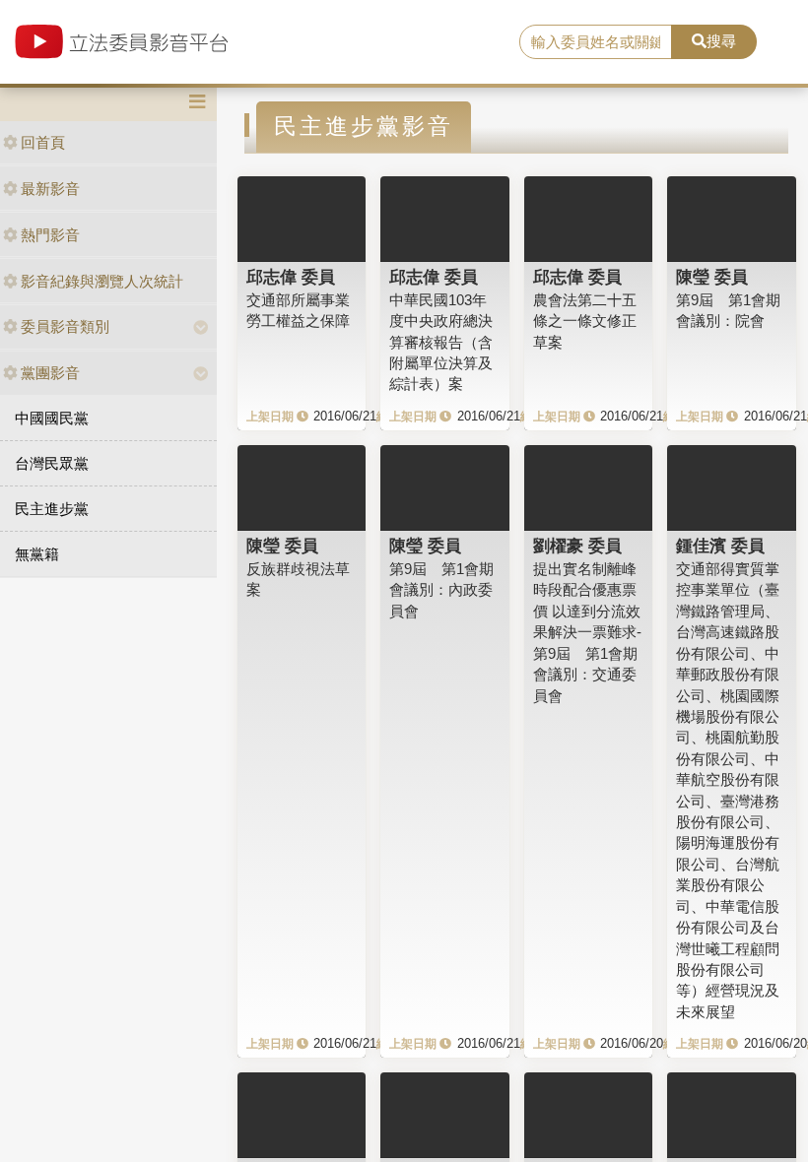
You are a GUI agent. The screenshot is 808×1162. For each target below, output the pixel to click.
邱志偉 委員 (290, 277)
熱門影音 (50, 234)
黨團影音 (50, 372)
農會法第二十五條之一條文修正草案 (585, 321)
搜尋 (721, 40)
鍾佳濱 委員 (720, 545)
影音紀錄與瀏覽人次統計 (102, 281)
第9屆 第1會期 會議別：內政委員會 (441, 589)
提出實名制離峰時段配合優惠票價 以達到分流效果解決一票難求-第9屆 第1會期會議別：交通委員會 (587, 632)
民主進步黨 (52, 508)
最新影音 (50, 188)
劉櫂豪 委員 (577, 545)
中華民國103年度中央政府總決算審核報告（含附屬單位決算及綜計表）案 (441, 342)
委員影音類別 (65, 326)
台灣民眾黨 (52, 463)
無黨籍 (37, 554)
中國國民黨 (52, 418)
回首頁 (43, 142)
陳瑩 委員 (712, 277)
